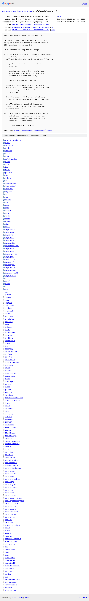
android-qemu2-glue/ (13, 140)
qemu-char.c (9, 471)
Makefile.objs (10, 433)
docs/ (7, 164)
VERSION (8, 571)
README (8, 533)
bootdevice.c (10, 341)
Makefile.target (10, 436)
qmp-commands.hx (12, 525)
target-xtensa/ (10, 276)
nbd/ (7, 194)
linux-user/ (9, 189)
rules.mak (8, 536)
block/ (7, 148)
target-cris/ (9, 235)
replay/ (7, 216)
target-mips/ (9, 248)
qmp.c (7, 528)
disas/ (7, 162)
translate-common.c (12, 566)
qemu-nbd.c (9, 492)
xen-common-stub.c (12, 579)
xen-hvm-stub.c (11, 585)
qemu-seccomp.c (11, 511)
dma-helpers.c (10, 381)
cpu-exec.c (9, 365)
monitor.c (8, 446)
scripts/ (8, 221)
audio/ (7, 143)
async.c (8, 324)
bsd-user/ (8, 151)
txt (79, 597)
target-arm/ (9, 232)
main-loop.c (9, 425)
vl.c (6, 577)
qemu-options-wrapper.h (14, 501)
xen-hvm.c (9, 587)
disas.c (7, 379)
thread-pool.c (10, 549)
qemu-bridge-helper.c (13, 468)
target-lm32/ (10, 240)
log (59, 16)
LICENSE (8, 422)
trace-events (10, 558)
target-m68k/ (10, 243)
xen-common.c (10, 582)
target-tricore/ (10, 270)
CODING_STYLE (11, 351)
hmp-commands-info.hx (14, 398)
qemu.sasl (9, 522)
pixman (8, 294)
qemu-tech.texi (10, 514)
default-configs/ (11, 159)
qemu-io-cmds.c (11, 487)
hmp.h (7, 406)
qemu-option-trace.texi (13, 498)
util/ (6, 289)
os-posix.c (9, 452)
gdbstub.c (8, 389)
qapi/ (7, 205)
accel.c (7, 313)
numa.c (8, 449)
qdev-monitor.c (11, 463)
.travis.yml (9, 311)
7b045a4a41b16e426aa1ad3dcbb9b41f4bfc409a (30, 27)
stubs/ (7, 227)
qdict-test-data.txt (12, 465)
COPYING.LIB (10, 360)
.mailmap (8, 308)
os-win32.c (9, 455)
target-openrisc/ (11, 254)
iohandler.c (9, 408)
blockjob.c (9, 338)
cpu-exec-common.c (13, 362)
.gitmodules (9, 305)
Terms (26, 597)
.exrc (7, 300)
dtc (6, 292)
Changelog (9, 349)
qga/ (7, 208)
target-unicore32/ (11, 273)
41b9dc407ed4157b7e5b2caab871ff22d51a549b (30, 30)
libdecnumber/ (10, 183)
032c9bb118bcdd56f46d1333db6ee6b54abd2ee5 (30, 24)
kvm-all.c (8, 417)
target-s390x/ (10, 259)
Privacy (20, 597)
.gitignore (8, 303)
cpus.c (7, 368)
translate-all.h (10, 563)
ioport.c (8, 411)
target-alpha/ (10, 229)
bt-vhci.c (8, 346)
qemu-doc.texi (10, 473)
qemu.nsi (8, 520)
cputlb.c (8, 370)
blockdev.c (9, 335)
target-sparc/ (10, 265)
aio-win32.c (9, 319)
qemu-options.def (12, 503)
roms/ (7, 218)
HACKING (8, 392)
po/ (6, 202)
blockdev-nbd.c (10, 332)
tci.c (6, 547)
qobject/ (8, 210)
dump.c (8, 384)
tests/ (7, 281)
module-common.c (12, 444)
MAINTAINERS (10, 427)
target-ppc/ (9, 257)
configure (8, 354)
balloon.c (8, 327)
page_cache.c (10, 457)
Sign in (84, 4)
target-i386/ (9, 238)
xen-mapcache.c (11, 590)
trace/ (7, 284)
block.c (7, 330)
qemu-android (9, 11)
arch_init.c (9, 322)
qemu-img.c (9, 482)
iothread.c (9, 414)
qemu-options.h (11, 506)
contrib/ (8, 153)
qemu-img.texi (10, 484)
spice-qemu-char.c (12, 541)
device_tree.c (10, 376)
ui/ (6, 286)
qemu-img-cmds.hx (12, 479)
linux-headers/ (10, 186)
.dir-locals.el (9, 297)
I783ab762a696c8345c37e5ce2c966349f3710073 (33, 130)
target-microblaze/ (12, 246)
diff (53, 27)
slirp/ (7, 224)
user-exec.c (9, 568)
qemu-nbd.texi (10, 495)
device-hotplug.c (11, 373)
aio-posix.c (9, 316)
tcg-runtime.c (10, 544)
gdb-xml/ (8, 172)
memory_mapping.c (12, 441)
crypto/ (8, 156)
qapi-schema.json (11, 460)
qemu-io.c (9, 490)
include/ (8, 178)
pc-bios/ (8, 199)
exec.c (7, 387)
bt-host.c (8, 343)
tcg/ (6, 278)
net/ (6, 197)
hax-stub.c (9, 395)
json (85, 597)
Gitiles (14, 597)
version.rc (8, 574)
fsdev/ (7, 170)
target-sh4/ (9, 262)
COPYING (8, 357)
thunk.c (8, 552)
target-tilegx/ (10, 267)
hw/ (6, 175)
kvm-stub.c (9, 419)
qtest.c (7, 530)
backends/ (9, 145)
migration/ (9, 191)
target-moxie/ (10, 251)
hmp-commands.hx (12, 400)
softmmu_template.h (13, 539)
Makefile (8, 430)
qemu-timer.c (10, 517)
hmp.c (7, 403)
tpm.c (7, 555)
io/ (6, 180)
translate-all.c (10, 560)
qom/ (7, 213)
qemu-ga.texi (10, 476)
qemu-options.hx (11, 509)
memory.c (9, 438)
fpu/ (6, 167)
